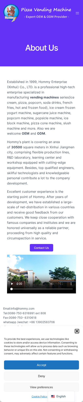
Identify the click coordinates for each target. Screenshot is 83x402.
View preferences (41, 387)
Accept (41, 365)
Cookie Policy (39, 396)
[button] (77, 331)
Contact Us (41, 247)
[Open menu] (77, 13)
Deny (41, 376)
